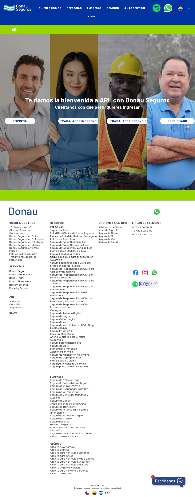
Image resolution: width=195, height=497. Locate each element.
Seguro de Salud (108, 242)
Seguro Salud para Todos (65, 254)
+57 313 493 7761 (142, 234)
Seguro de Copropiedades (66, 357)
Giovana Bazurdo (19, 230)
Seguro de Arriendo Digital (65, 313)
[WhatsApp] (154, 272)
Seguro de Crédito (61, 418)
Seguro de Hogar (60, 316)
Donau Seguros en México (24, 245)
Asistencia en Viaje (61, 351)
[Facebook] (135, 272)
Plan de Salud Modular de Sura (68, 251)
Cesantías (56, 430)
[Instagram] (145, 272)
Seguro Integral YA (61, 331)
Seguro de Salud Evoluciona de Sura (71, 248)
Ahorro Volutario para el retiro (67, 427)
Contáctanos (17, 233)
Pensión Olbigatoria (61, 424)
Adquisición (16, 307)
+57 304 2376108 (142, 231)
